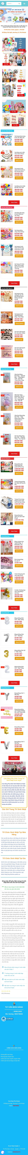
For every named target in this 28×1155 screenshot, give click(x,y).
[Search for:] (13, 3)
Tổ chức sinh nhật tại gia (14, 858)
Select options (20, 323)
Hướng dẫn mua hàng (7, 1054)
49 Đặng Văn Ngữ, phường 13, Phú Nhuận (14, 32)
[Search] (19, 3)
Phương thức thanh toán (7, 1056)
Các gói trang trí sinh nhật (14, 809)
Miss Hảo (9, 1011)
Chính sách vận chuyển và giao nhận (10, 1058)
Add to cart (19, 144)
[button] (24, 3)
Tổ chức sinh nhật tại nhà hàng (14, 833)
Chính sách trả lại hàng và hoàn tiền (10, 1060)
